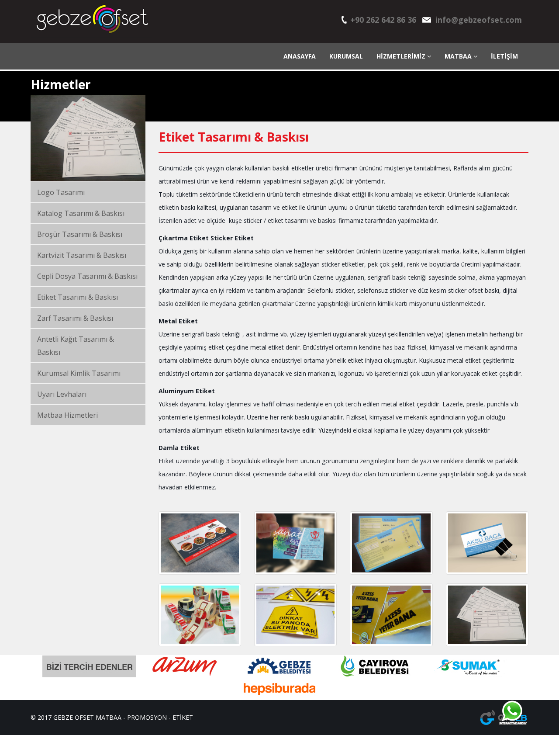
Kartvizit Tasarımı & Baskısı (81, 255)
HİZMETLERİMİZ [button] (401, 56)
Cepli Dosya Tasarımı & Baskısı (87, 276)
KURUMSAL (346, 56)
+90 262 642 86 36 (383, 19)
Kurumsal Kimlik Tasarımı (79, 373)
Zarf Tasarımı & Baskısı (75, 318)
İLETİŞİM (504, 56)
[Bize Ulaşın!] (512, 711)
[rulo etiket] (200, 615)
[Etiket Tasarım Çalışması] (200, 543)
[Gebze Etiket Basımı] (295, 615)
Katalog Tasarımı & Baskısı (80, 213)
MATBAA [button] (459, 56)
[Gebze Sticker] (391, 615)
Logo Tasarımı (61, 192)
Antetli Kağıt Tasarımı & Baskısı (75, 345)
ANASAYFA (299, 56)
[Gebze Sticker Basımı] (391, 543)
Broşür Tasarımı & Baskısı (79, 234)
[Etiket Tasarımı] (295, 543)
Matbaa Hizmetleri (67, 415)
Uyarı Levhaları (61, 394)
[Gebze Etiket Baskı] (487, 543)
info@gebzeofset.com (478, 19)
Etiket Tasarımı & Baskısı (77, 297)
